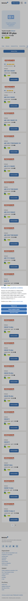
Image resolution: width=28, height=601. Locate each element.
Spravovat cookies (14, 312)
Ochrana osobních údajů (17, 301)
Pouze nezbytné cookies (14, 309)
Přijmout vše (14, 306)
